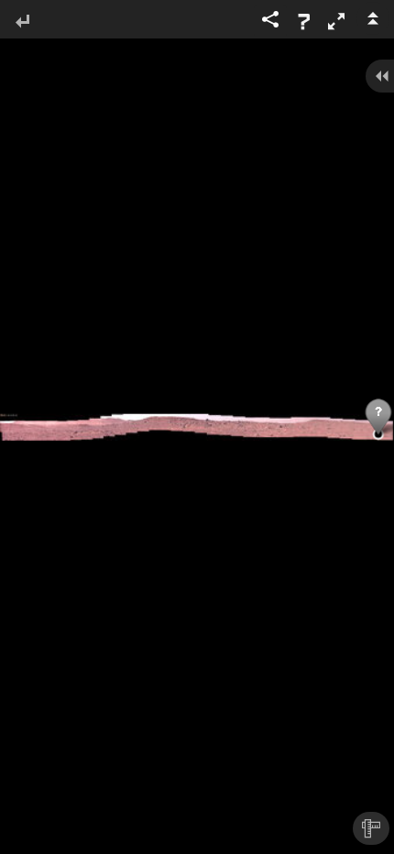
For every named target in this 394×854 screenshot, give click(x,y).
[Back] (22, 22)
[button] (336, 21)
